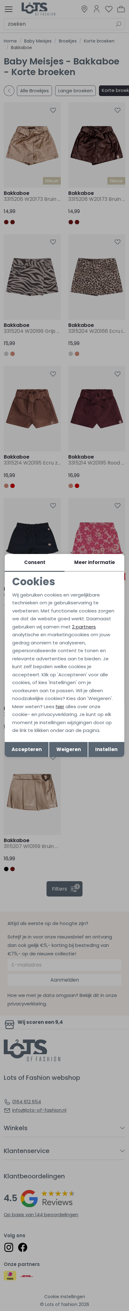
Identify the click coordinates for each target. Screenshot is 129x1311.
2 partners (84, 626)
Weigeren (68, 749)
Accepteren (27, 749)
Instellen (106, 749)
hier (60, 706)
